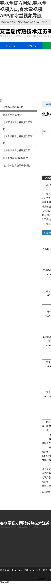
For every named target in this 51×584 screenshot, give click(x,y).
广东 (32, 570)
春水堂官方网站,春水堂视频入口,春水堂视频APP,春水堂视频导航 (23, 9)
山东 (20, 570)
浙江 (44, 570)
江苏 (26, 570)
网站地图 (4, 582)
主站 (13, 570)
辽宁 (38, 570)
